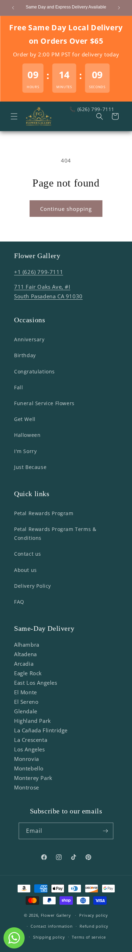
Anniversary (29, 339)
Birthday (25, 355)
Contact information (52, 926)
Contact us (27, 553)
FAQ (19, 601)
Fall (18, 387)
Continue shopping (66, 208)
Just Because (30, 467)
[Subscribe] (105, 831)
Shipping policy (49, 937)
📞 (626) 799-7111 (91, 109)
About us (25, 570)
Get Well (25, 419)
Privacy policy (93, 915)
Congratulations (34, 371)
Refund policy (94, 926)
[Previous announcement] (13, 8)
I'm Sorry (25, 451)
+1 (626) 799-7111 (38, 271)
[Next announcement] (119, 8)
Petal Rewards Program (44, 513)
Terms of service (89, 937)
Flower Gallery (56, 915)
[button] (14, 116)
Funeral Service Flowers (44, 403)
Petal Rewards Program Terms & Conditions (55, 533)
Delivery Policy (32, 585)
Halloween (27, 435)
